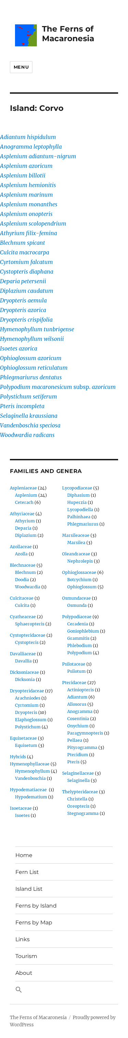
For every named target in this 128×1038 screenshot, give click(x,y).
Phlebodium (79, 645)
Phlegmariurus (82, 524)
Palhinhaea (78, 516)
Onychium (77, 725)
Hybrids (18, 756)
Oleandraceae (76, 553)
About (23, 973)
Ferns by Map (33, 922)
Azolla (21, 553)
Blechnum (25, 572)
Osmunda (77, 605)
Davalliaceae (23, 653)
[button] (64, 990)
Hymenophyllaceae (29, 763)
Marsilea (76, 542)
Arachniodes (27, 698)
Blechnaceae (22, 565)
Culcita (22, 605)
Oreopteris (78, 806)
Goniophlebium (83, 631)
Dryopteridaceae (27, 690)
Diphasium (78, 495)
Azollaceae (21, 546)
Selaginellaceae (78, 773)
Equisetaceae (23, 738)
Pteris (73, 761)
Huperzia (77, 502)
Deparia (23, 528)
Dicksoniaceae (24, 672)
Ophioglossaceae (79, 572)
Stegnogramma (83, 813)
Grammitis (78, 638)
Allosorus (76, 704)
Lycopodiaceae (77, 488)
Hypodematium (31, 796)
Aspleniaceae (23, 488)
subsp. (58, 386)
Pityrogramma (82, 747)
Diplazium (26, 535)
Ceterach (24, 502)
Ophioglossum (82, 586)
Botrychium (79, 579)
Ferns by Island (36, 905)
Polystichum (28, 726)
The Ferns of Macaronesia (68, 33)
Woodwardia (27, 586)
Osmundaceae (76, 598)
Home (23, 855)
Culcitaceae (21, 598)
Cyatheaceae (23, 616)
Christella (77, 798)
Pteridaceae (74, 682)
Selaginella (78, 780)
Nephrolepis (80, 561)
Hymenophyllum (32, 771)
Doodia (22, 579)
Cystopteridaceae (27, 635)
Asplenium (26, 495)
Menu (21, 67)
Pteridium (77, 754)
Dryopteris (26, 712)
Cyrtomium (27, 705)
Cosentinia (78, 718)
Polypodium (79, 652)
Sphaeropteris (29, 623)
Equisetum (26, 745)
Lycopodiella (80, 509)
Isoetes (22, 815)
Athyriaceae (22, 513)
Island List (29, 889)
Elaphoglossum (30, 719)
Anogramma (80, 711)
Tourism (26, 956)
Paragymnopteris (85, 733)
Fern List (27, 872)
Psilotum (76, 671)
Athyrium (25, 520)
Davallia (23, 661)
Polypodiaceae (76, 616)
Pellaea (74, 740)
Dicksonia (25, 679)
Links (22, 939)
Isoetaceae (21, 808)
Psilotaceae (73, 664)
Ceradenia (77, 623)
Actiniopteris (80, 689)
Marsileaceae (75, 535)
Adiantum (77, 697)
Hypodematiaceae (29, 789)
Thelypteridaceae (80, 791)
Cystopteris (27, 642)
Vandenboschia (30, 778)
